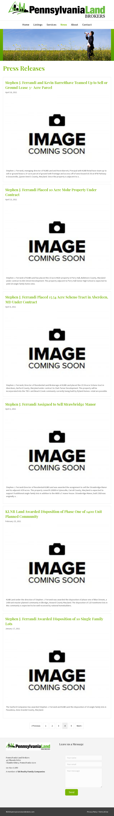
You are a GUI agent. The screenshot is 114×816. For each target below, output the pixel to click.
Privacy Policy (92, 812)
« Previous (35, 725)
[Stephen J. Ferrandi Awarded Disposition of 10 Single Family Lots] (57, 665)
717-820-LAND (12, 768)
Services (51, 24)
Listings (37, 24)
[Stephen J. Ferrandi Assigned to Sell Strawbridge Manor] (57, 451)
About (74, 24)
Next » (79, 725)
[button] (71, 792)
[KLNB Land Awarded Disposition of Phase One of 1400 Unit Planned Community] (57, 558)
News (64, 24)
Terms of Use (103, 812)
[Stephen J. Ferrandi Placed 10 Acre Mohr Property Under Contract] (57, 236)
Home (25, 24)
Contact (87, 24)
